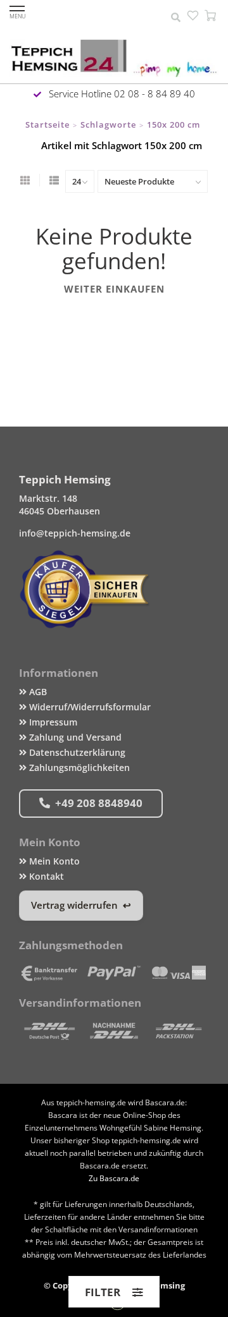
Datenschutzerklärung (76, 752)
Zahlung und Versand (74, 737)
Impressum (52, 722)
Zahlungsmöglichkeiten (78, 768)
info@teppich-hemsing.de (74, 533)
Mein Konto (53, 861)
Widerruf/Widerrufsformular (89, 707)
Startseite (47, 124)
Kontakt (45, 876)
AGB (37, 692)
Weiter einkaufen (114, 288)
